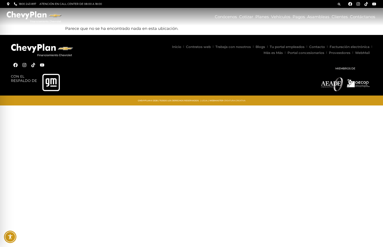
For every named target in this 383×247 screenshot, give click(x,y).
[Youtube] (374, 4)
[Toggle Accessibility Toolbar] (10, 237)
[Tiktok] (366, 4)
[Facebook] (350, 4)
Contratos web (198, 47)
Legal (204, 100)
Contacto (317, 47)
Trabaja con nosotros (233, 47)
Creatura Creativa (234, 100)
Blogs (260, 47)
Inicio (176, 47)
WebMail (362, 53)
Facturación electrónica (349, 47)
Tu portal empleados (287, 47)
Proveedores (339, 53)
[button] (339, 4)
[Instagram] (358, 4)
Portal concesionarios (305, 53)
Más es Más (273, 53)
